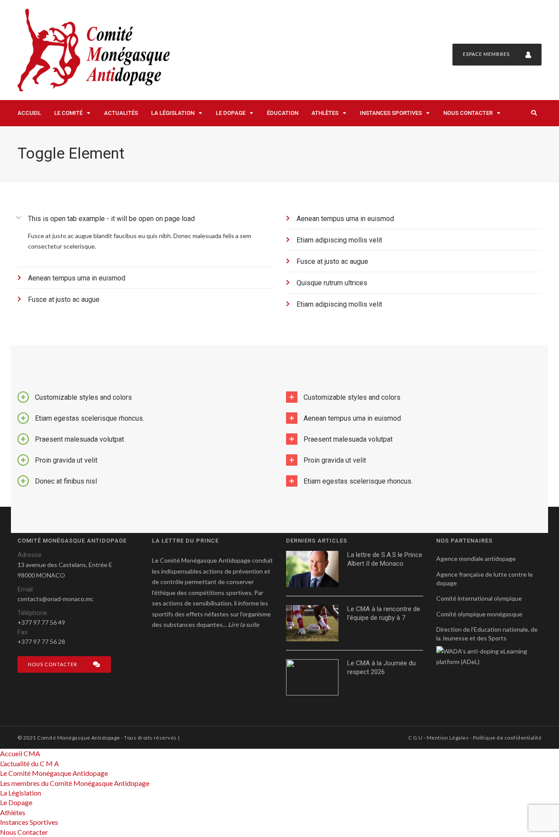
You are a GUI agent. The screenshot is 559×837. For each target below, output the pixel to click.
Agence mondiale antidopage (476, 558)
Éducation (282, 113)
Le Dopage (230, 113)
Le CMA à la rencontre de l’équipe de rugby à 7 (383, 613)
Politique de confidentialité (507, 737)
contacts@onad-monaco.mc (55, 598)
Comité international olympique (479, 598)
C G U (415, 737)
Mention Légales (448, 737)
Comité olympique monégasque (479, 614)
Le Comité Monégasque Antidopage (54, 773)
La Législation (172, 113)
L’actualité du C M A (29, 763)
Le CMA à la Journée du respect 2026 (381, 667)
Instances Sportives (391, 113)
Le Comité (68, 113)
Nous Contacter (468, 113)
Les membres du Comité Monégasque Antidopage (74, 783)
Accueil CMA (20, 753)
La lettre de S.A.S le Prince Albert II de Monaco (384, 559)
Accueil (29, 113)
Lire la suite (243, 624)
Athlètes (324, 113)
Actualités (121, 113)
